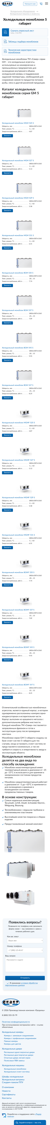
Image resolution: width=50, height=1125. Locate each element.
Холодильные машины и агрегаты (25, 14)
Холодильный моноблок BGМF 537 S (18, 610)
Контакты (7, 1098)
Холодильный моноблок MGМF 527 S (18, 460)
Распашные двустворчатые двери (18, 1055)
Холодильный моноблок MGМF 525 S (18, 423)
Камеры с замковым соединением (19, 1036)
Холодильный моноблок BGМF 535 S (18, 572)
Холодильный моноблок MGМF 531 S (18, 535)
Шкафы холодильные (12, 1077)
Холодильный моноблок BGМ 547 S (17, 385)
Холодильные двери (12, 1049)
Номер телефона (14, 946)
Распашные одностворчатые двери (19, 1052)
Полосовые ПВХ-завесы (14, 1061)
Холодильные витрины (13, 1080)
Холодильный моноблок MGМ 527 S (18, 161)
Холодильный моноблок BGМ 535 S (17, 273)
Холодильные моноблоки (15, 1069)
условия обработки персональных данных (21, 984)
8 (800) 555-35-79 (9, 1015)
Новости (6, 1091)
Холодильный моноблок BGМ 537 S (17, 310)
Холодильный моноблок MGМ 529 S (18, 198)
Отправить (25, 978)
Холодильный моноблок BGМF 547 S (18, 685)
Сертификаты (8, 1095)
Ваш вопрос (10, 956)
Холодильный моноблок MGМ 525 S (18, 123)
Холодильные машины (13, 1065)
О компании (8, 1087)
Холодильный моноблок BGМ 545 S (17, 348)
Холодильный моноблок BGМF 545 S (18, 647)
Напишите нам (30, 4)
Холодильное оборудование (22, 11)
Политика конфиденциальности (16, 1022)
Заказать (7, 136)
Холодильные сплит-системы (17, 1072)
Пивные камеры (11, 1041)
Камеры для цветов (12, 1044)
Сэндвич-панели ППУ (12, 1082)
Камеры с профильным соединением (20, 1038)
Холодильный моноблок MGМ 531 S (18, 235)
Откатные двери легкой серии (17, 1058)
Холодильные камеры (12, 1032)
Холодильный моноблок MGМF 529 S (18, 498)
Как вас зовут (13, 937)
